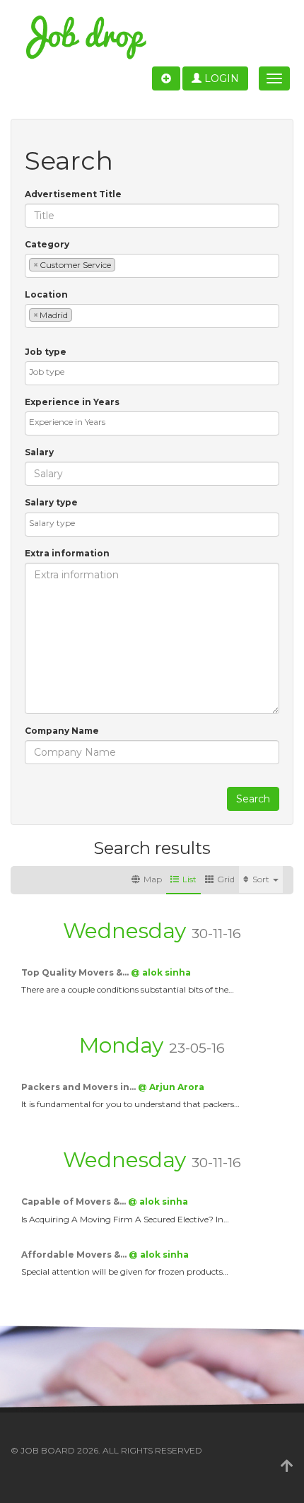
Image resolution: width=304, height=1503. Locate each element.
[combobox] (152, 266)
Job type (45, 351)
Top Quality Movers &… (76, 972)
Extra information (67, 553)
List (189, 879)
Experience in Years (72, 402)
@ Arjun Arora (171, 1087)
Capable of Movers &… (74, 1201)
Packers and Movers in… (79, 1087)
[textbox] (122, 264)
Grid (226, 879)
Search (253, 799)
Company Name (62, 730)
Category (47, 244)
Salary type (51, 502)
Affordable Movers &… (75, 1254)
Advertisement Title (73, 194)
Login (220, 78)
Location (46, 294)
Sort (261, 879)
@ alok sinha (161, 972)
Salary (39, 452)
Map (153, 879)
